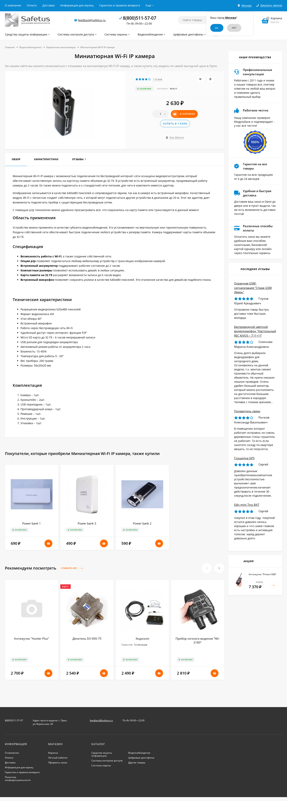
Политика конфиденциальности (18, 778)
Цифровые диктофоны (141, 757)
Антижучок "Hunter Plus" (31, 638)
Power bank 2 (142, 523)
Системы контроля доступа (107, 760)
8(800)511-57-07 (139, 18)
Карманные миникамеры (61, 47)
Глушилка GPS (244, 458)
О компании (13, 5)
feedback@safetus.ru (92, 20)
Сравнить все (69, 568)
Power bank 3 (87, 523)
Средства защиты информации (101, 754)
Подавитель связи (247, 411)
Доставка (48, 5)
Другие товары (136, 762)
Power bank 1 (31, 523)
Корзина (53, 752)
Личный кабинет (58, 757)
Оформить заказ (57, 762)
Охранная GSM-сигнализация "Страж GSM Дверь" (253, 287)
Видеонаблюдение (30, 47)
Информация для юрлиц (77, 5)
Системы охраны (101, 765)
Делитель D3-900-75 (87, 638)
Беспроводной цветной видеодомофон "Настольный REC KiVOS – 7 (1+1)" (255, 331)
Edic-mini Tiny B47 (246, 505)
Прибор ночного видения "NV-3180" (198, 640)
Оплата (32, 5)
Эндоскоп (142, 638)
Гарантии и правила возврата (119, 5)
